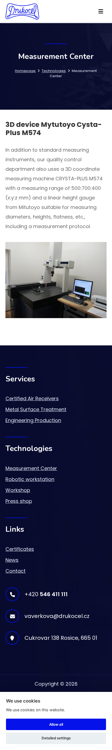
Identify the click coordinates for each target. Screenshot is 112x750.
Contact (15, 570)
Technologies (54, 70)
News (11, 560)
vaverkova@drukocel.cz (56, 616)
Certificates (19, 549)
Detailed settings (56, 738)
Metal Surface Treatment (35, 409)
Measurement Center (31, 468)
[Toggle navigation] (101, 11)
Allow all (56, 724)
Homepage (25, 70)
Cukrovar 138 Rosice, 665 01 (60, 638)
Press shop (18, 501)
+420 (46, 594)
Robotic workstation (29, 479)
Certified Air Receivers (32, 398)
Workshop (17, 490)
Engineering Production (33, 420)
